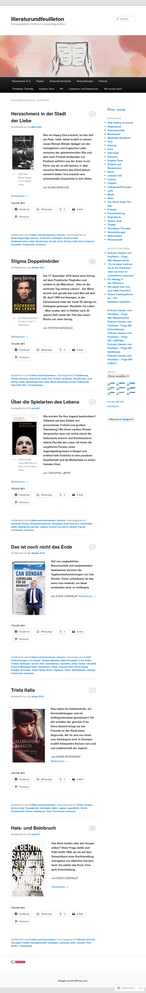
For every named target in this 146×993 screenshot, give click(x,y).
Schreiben (26, 670)
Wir (61, 88)
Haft (42, 663)
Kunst (111, 171)
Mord (53, 381)
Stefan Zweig (38, 670)
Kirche (83, 808)
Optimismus (44, 666)
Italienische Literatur (28, 526)
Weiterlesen (19, 196)
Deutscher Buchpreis (60, 81)
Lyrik (110, 190)
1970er (80, 804)
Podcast (103, 81)
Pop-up (81, 526)
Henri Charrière (71, 523)
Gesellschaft (79, 378)
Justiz (22, 381)
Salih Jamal (78, 241)
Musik (111, 194)
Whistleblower (79, 670)
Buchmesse (114, 134)
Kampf (81, 663)
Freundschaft (32, 808)
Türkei (67, 670)
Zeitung (91, 670)
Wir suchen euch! (113, 88)
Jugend (44, 526)
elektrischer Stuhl (38, 378)
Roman (67, 241)
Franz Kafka (85, 660)
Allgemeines (114, 126)
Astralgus (16, 942)
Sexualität (16, 244)
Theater (40, 81)
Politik (54, 666)
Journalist (65, 663)
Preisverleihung (116, 213)
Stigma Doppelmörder (35, 261)
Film (110, 141)
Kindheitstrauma (19, 241)
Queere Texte (115, 220)
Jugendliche (73, 808)
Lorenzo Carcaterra (59, 526)
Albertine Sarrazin (86, 939)
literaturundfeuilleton (37, 18)
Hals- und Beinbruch (33, 827)
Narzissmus (42, 241)
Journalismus (52, 663)
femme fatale (17, 808)
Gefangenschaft (39, 942)
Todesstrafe (83, 381)
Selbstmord (39, 811)
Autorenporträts (116, 130)
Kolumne (113, 156)
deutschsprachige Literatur (25, 238)
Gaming (112, 145)
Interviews (113, 152)
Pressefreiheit (66, 666)
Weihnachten (115, 235)
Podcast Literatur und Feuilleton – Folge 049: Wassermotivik (119, 256)
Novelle (53, 241)
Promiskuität (17, 811)
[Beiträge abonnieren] (109, 109)
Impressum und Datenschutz (83, 88)
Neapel (73, 526)
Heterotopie (86, 523)
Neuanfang (62, 381)
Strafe (49, 670)
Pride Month (114, 217)
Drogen (88, 804)
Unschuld (16, 385)
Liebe (32, 241)
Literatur (61, 234)
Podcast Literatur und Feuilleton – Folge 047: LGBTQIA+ (119, 336)
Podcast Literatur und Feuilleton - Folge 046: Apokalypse (120, 347)
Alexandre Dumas (20, 523)
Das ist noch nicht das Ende (41, 546)
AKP (88, 657)
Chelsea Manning (50, 660)
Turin (48, 811)
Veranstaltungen (85, 81)
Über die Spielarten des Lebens (45, 401)
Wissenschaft (115, 239)
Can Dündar (34, 660)
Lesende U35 (115, 175)
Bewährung (82, 375)
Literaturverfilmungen (119, 187)
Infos (110, 149)
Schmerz (89, 241)
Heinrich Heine (70, 238)
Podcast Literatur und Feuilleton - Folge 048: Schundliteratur (120, 325)
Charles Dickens (19, 378)
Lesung (112, 179)
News (110, 198)
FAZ (50, 378)
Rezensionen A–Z (21, 81)
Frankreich (45, 238)
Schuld (72, 381)
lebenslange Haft (34, 381)
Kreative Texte (46, 88)
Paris (60, 241)
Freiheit (57, 378)
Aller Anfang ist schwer (120, 122)
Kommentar (25, 945)
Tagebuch (58, 670)
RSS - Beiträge (118, 109)
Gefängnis (57, 238)
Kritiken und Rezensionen (43, 234)
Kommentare (35, 385)
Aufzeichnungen (19, 660)
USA (24, 385)
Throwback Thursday (23, 88)
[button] (28, 588)
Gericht (35, 663)
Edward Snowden (69, 660)
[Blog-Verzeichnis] (18, 962)
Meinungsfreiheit (28, 666)
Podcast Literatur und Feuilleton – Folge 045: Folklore (120, 359)
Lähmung (64, 942)
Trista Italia (23, 690)
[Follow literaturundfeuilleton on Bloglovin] (121, 420)
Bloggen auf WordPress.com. (73, 980)
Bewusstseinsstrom (40, 523)
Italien (14, 526)
